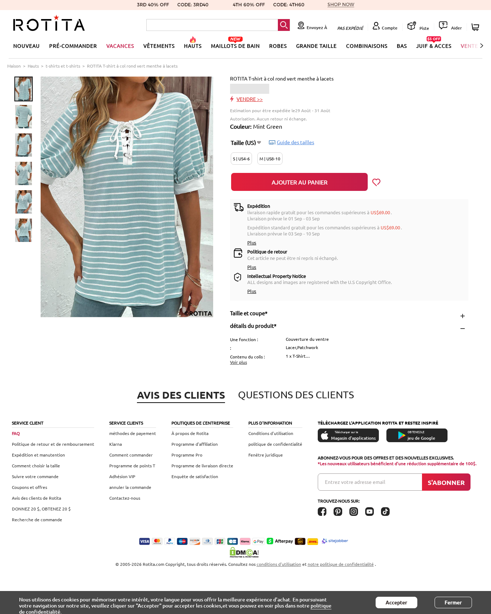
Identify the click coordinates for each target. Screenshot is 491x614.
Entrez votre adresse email (355, 481)
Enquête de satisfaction (194, 476)
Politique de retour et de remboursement (53, 444)
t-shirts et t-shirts (63, 66)
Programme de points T (132, 465)
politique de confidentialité (275, 444)
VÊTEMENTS (159, 45)
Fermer (453, 602)
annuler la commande (130, 487)
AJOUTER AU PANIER (299, 181)
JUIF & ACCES (433, 45)
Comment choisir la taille (36, 465)
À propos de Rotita (189, 433)
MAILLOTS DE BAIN (235, 45)
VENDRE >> (250, 99)
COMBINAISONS (366, 45)
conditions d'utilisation (279, 564)
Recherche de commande (37, 519)
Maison (14, 66)
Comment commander (131, 455)
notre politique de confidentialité (341, 564)
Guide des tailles (295, 142)
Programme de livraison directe (202, 465)
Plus (251, 242)
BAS (402, 45)
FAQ (16, 433)
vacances (120, 45)
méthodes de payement (132, 433)
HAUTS (193, 45)
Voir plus (238, 362)
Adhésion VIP (122, 476)
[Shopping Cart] (476, 27)
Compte (390, 28)
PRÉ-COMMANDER (73, 45)
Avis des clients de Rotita (36, 498)
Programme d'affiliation (194, 444)
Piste (423, 28)
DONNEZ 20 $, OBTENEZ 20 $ (41, 509)
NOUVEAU (26, 45)
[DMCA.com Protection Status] (245, 552)
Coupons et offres (29, 487)
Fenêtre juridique (265, 455)
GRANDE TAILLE (316, 45)
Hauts (33, 66)
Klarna (115, 444)
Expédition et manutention (38, 455)
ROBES (278, 45)
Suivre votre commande (35, 476)
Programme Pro (186, 455)
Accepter (396, 602)
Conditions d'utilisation (270, 433)
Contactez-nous (124, 498)
